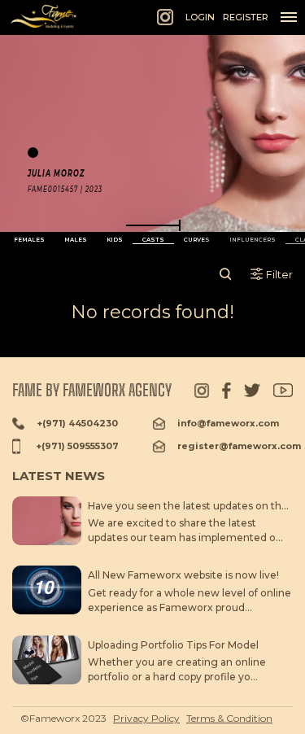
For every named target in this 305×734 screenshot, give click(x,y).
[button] (153, 225)
